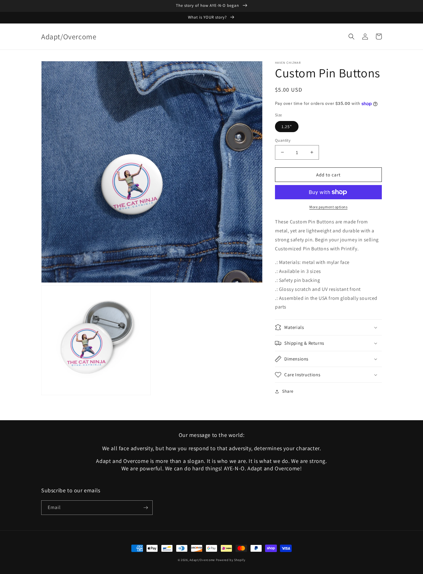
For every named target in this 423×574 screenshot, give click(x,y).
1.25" (286, 126)
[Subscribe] (145, 507)
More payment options (328, 207)
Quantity (282, 140)
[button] (351, 36)
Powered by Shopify (231, 560)
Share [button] (288, 391)
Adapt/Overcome (202, 560)
